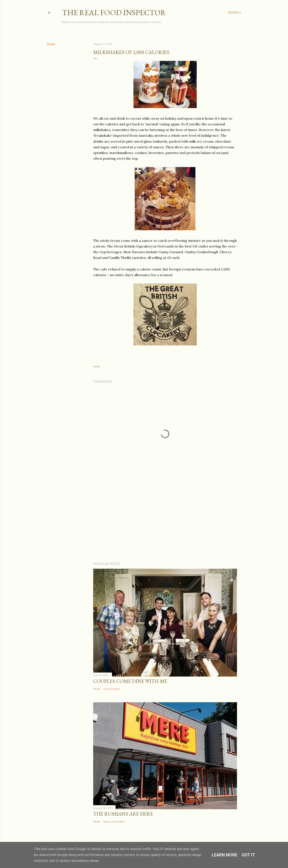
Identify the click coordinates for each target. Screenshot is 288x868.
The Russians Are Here (123, 813)
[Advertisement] (165, 521)
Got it (248, 854)
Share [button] (51, 44)
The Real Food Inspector (114, 12)
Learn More (224, 854)
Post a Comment (113, 821)
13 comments (111, 688)
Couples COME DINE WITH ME (130, 681)
